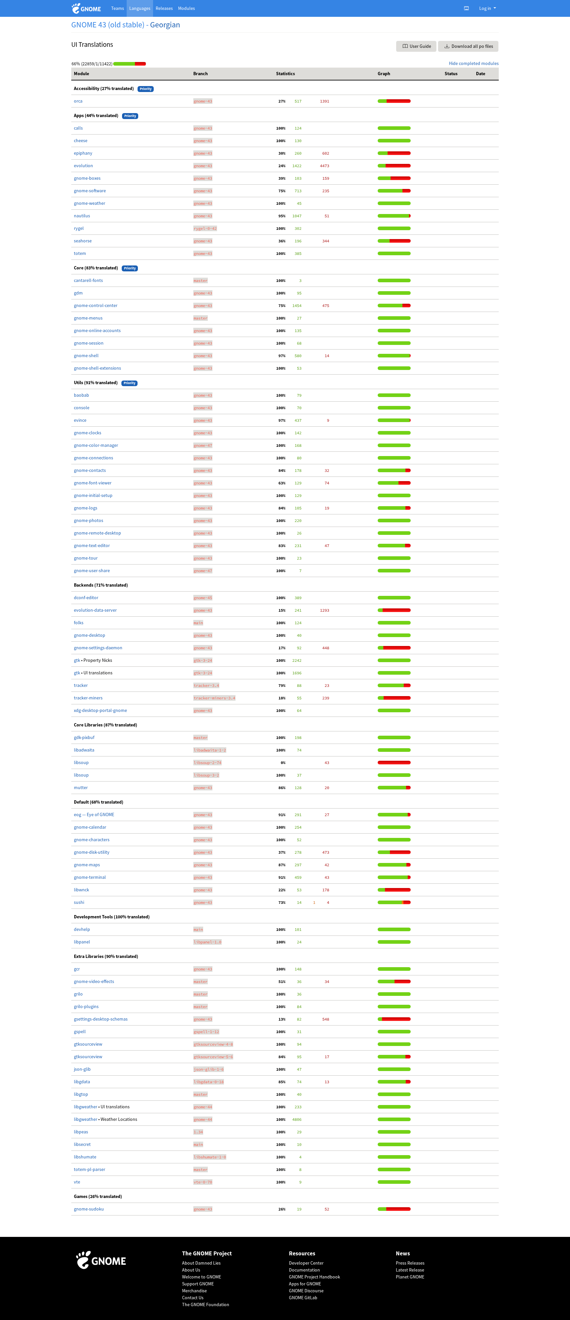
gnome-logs (85, 508)
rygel (79, 228)
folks (78, 623)
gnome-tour (86, 558)
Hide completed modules (474, 63)
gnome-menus (88, 318)
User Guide (420, 46)
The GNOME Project (207, 1253)
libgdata (82, 1082)
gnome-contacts (90, 470)
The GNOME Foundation (205, 1304)
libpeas (81, 1132)
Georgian (165, 24)
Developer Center (306, 1263)
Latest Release (410, 1270)
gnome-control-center (95, 305)
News (403, 1253)
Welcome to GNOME (201, 1277)
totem (80, 253)
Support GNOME (198, 1284)
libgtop (81, 1094)
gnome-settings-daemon (98, 648)
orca (78, 101)
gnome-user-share (92, 570)
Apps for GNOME (305, 1284)
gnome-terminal (90, 877)
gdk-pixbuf (84, 737)
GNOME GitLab (303, 1298)
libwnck (81, 890)
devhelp (82, 929)
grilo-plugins (86, 1006)
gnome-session (89, 343)
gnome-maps (87, 865)
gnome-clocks (87, 433)
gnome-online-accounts (97, 330)
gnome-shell (86, 355)
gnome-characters (92, 840)
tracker (81, 685)
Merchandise (194, 1291)
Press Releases (410, 1263)
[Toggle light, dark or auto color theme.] (468, 8)
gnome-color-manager (96, 445)
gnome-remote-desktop (97, 533)
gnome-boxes (87, 178)
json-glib (82, 1069)
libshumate (85, 1157)
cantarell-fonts (88, 280)
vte (77, 1182)
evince (80, 420)
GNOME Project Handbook (314, 1277)
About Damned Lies (201, 1263)
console (81, 408)
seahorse (83, 241)
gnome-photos (88, 520)
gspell (80, 1031)
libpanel (82, 942)
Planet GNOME (410, 1277)
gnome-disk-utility (92, 852)
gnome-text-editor (92, 545)
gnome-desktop (89, 635)
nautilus (82, 216)
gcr (77, 969)
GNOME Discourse (306, 1291)
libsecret (82, 1144)
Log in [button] (485, 8)
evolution (83, 166)
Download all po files (472, 46)
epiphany (83, 153)
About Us (191, 1270)
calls (78, 128)
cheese (80, 140)
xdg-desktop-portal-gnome (100, 710)
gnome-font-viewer (92, 483)
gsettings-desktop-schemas (101, 1019)
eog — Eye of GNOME (94, 814)
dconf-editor (86, 597)
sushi (79, 902)
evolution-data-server (95, 610)
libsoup (81, 762)
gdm (78, 293)
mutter (81, 787)
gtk (77, 660)
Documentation (304, 1270)
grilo (78, 994)
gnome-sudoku (89, 1209)
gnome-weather (89, 203)
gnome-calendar (90, 827)
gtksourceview (88, 1044)
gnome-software (90, 191)
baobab (81, 395)
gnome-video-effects (94, 981)
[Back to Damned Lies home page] (87, 8)
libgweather (86, 1107)
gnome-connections (93, 458)
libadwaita (84, 750)
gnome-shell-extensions (97, 368)
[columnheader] (131, 74)
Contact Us (193, 1298)
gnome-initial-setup (93, 495)
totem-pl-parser (89, 1169)
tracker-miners (88, 698)
